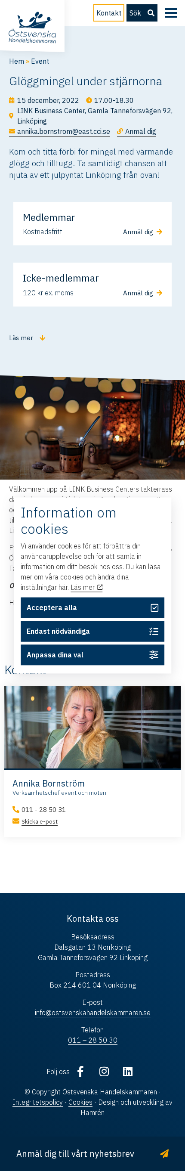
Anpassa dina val (55, 655)
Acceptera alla (52, 608)
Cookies (80, 1102)
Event (40, 61)
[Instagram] (104, 1071)
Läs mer (83, 587)
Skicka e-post (40, 821)
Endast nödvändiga (58, 631)
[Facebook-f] (80, 1071)
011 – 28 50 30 (92, 1040)
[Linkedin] (128, 1071)
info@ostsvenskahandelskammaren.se (93, 1012)
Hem (16, 61)
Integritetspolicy (37, 1102)
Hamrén (92, 1112)
